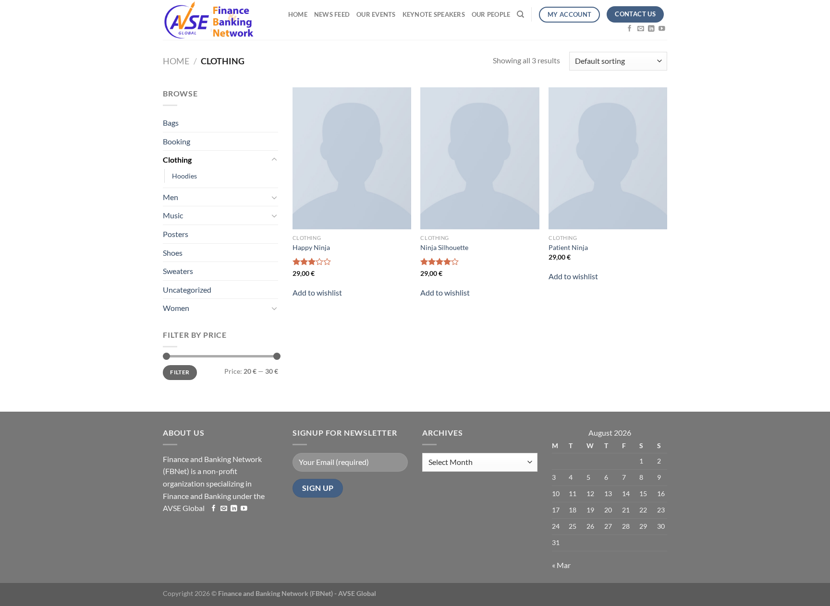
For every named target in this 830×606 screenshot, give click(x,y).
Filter (179, 372)
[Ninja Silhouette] (479, 158)
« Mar (561, 565)
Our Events (376, 14)
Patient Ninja (568, 247)
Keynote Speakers (434, 14)
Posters (175, 233)
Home (297, 14)
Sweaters (178, 270)
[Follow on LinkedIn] (651, 29)
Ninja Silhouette (444, 247)
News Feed (332, 14)
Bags (171, 122)
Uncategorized (187, 289)
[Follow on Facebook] (629, 29)
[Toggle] (274, 160)
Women (176, 307)
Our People (491, 14)
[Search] (520, 14)
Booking (176, 141)
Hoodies (184, 176)
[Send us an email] (640, 29)
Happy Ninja (311, 247)
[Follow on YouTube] (662, 29)
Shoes (173, 252)
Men (170, 197)
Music (173, 215)
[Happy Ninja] (352, 158)
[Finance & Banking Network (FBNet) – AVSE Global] (208, 19)
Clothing (177, 159)
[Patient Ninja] (608, 158)
